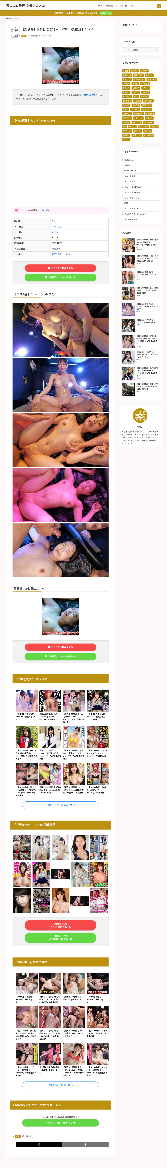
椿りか (135, 84)
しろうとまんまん (131, 198)
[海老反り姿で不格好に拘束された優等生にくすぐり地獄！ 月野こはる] (60, 886)
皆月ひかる (150, 114)
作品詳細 (44, 210)
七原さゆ (126, 139)
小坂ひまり (127, 101)
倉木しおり (148, 101)
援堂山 (24, 36)
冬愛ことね (137, 135)
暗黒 (126, 203)
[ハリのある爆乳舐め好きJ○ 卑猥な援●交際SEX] (22, 886)
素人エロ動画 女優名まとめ (25, 5)
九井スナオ (138, 118)
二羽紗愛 (137, 101)
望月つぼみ (127, 114)
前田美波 (126, 122)
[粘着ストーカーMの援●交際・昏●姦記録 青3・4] (99, 860)
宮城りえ (144, 97)
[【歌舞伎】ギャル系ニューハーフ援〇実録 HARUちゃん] (41, 860)
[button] (39, 1144)
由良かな (149, 118)
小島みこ (126, 92)
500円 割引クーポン (61, 254)
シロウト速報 (129, 176)
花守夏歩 (126, 84)
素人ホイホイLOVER (132, 187)
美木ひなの (127, 97)
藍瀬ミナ (136, 88)
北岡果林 (144, 71)
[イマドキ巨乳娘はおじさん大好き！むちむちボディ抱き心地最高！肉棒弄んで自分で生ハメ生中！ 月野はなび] (41, 886)
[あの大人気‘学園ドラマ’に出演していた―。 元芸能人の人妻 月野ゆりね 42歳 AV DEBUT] (79, 860)
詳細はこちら (106, 13)
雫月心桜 (126, 88)
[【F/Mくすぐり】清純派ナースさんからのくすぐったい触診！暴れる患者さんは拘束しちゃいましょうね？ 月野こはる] (79, 913)
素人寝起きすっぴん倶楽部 (135, 214)
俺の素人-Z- (129, 160)
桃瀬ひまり (146, 105)
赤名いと (149, 75)
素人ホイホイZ (130, 181)
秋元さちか (138, 114)
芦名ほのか (127, 118)
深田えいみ (137, 122)
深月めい (137, 131)
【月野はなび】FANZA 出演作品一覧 (60, 925)
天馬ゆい (145, 88)
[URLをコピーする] (85, 1144)
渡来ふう (126, 105)
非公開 (125, 71)
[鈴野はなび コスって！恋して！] (60, 860)
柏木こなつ (127, 79)
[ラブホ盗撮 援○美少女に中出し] (41, 913)
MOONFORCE (130, 171)
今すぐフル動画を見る (61, 268)
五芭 (124, 127)
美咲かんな (146, 109)
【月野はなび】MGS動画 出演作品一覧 (60, 937)
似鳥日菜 (136, 105)
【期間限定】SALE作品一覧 (61, 277)
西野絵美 (154, 127)
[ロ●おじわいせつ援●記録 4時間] (22, 860)
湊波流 (125, 109)
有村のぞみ (143, 127)
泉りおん (132, 127)
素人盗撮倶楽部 (130, 219)
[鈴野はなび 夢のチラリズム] (79, 886)
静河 (136, 97)
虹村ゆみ (134, 71)
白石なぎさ (145, 84)
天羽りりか (127, 131)
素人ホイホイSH (131, 208)
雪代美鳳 (145, 92)
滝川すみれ (148, 122)
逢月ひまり (152, 79)
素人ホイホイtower (132, 192)
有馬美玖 (126, 135)
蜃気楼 (127, 165)
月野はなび (34, 36)
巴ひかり (136, 92)
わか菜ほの (148, 135)
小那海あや (135, 109)
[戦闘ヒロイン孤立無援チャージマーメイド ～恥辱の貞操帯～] (99, 913)
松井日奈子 (138, 75)
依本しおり (127, 75)
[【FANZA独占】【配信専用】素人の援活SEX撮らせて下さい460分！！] (99, 886)
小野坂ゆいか (139, 79)
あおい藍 (147, 131)
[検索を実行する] (159, 6)
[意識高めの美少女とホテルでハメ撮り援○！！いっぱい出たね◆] (22, 913)
